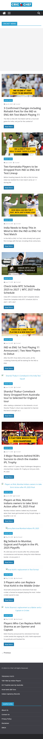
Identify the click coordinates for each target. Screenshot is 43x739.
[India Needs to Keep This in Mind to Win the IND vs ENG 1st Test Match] (22, 205)
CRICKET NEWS (8, 100)
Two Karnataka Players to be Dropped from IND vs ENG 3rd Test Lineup (21, 170)
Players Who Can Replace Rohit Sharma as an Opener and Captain (22, 626)
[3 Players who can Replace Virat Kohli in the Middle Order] (22, 569)
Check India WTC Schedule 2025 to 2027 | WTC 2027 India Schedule (22, 289)
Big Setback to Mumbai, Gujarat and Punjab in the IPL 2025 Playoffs (21, 544)
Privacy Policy (6, 719)
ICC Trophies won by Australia (12, 685)
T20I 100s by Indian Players (11, 681)
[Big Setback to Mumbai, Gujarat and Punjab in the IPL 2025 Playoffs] (22, 528)
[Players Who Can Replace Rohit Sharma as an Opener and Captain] (22, 609)
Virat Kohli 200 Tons (9, 690)
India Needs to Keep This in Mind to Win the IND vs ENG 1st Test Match (22, 231)
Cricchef (17, 104)
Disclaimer (5, 723)
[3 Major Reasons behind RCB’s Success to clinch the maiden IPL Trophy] (22, 433)
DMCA (4, 728)
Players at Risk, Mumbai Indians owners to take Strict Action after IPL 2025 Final (21, 503)
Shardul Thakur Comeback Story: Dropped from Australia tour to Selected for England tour (22, 396)
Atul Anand (19, 537)
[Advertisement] (21, 49)
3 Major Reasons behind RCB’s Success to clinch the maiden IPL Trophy (22, 459)
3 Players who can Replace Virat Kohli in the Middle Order (22, 584)
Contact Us (5, 714)
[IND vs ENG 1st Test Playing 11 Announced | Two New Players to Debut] (22, 324)
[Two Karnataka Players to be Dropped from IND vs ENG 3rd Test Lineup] (22, 143)
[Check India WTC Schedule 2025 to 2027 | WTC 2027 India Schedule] (22, 263)
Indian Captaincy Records (11, 694)
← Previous (6, 653)
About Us (5, 710)
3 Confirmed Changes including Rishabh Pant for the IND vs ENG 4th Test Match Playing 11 (22, 111)
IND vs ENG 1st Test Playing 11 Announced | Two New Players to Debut (22, 350)
